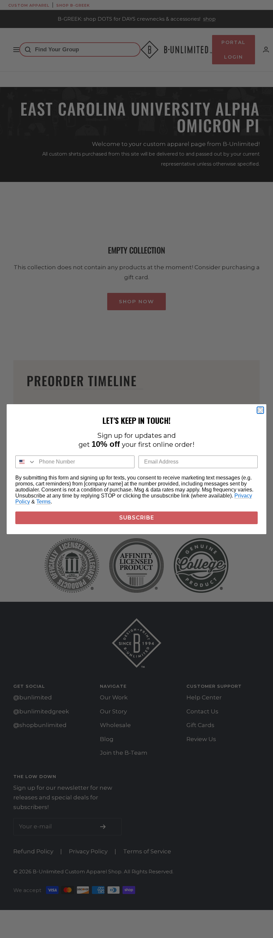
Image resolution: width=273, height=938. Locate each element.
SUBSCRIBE (136, 517)
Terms (43, 501)
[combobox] (26, 462)
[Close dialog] (260, 410)
